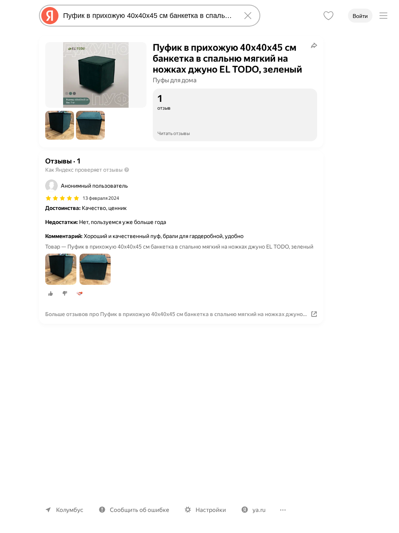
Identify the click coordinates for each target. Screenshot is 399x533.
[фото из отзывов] (60, 270)
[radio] (50, 293)
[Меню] (383, 15)
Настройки (211, 509)
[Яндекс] (49, 15)
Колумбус (69, 509)
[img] (62, 198)
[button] (59, 125)
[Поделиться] (314, 45)
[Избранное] (328, 15)
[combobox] (148, 15)
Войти (360, 16)
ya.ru (258, 509)
